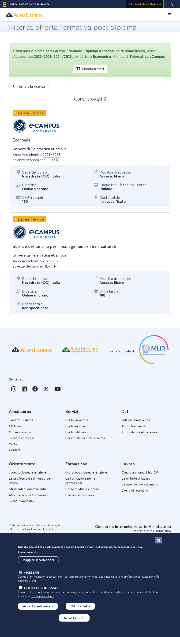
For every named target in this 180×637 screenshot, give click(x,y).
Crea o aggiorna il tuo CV (140, 472)
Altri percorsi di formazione (28, 494)
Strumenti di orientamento (27, 488)
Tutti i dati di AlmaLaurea (140, 432)
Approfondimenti (134, 425)
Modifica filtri (93, 68)
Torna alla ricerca (31, 86)
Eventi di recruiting (135, 490)
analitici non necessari (41, 588)
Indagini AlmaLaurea (136, 419)
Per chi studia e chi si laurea (85, 437)
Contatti (15, 449)
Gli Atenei (15, 425)
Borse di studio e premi (82, 488)
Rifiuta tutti (80, 606)
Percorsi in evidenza (79, 494)
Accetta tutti (74, 617)
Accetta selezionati (38, 606)
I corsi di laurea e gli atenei (28, 472)
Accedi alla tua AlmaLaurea (148, 4)
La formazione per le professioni (80, 480)
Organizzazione (20, 432)
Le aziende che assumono (140, 484)
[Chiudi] (158, 540)
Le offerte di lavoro (136, 478)
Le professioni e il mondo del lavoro (30, 480)
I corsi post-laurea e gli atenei (86, 472)
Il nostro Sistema (21, 419)
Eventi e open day (21, 500)
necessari (31, 572)
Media (13, 444)
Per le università (76, 419)
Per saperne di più (42, 596)
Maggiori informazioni (38, 559)
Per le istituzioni (76, 432)
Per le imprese (75, 425)
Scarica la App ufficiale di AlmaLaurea (29, 4)
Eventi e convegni (21, 437)
